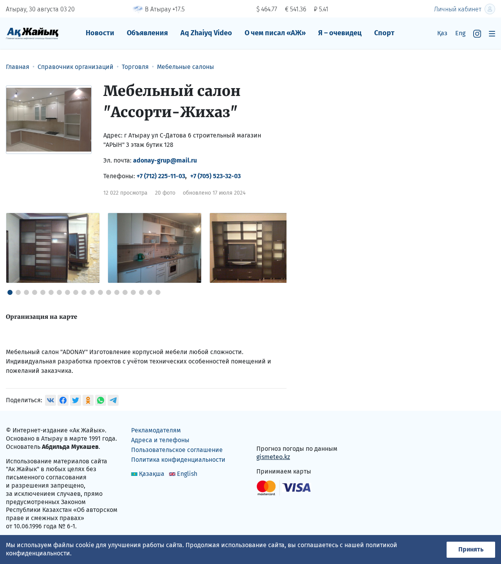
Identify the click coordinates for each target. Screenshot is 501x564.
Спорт (384, 33)
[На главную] (32, 33)
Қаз (442, 33)
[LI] (273, 432)
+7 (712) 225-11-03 (161, 176)
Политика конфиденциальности (178, 459)
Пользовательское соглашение (177, 450)
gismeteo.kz (273, 457)
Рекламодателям (156, 430)
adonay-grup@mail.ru (165, 160)
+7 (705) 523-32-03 (215, 176)
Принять (470, 549)
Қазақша (151, 473)
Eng (460, 33)
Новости (100, 33)
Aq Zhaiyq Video (206, 33)
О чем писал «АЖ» (275, 33)
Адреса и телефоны (160, 440)
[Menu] (492, 33)
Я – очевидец (340, 33)
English (187, 473)
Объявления (147, 33)
